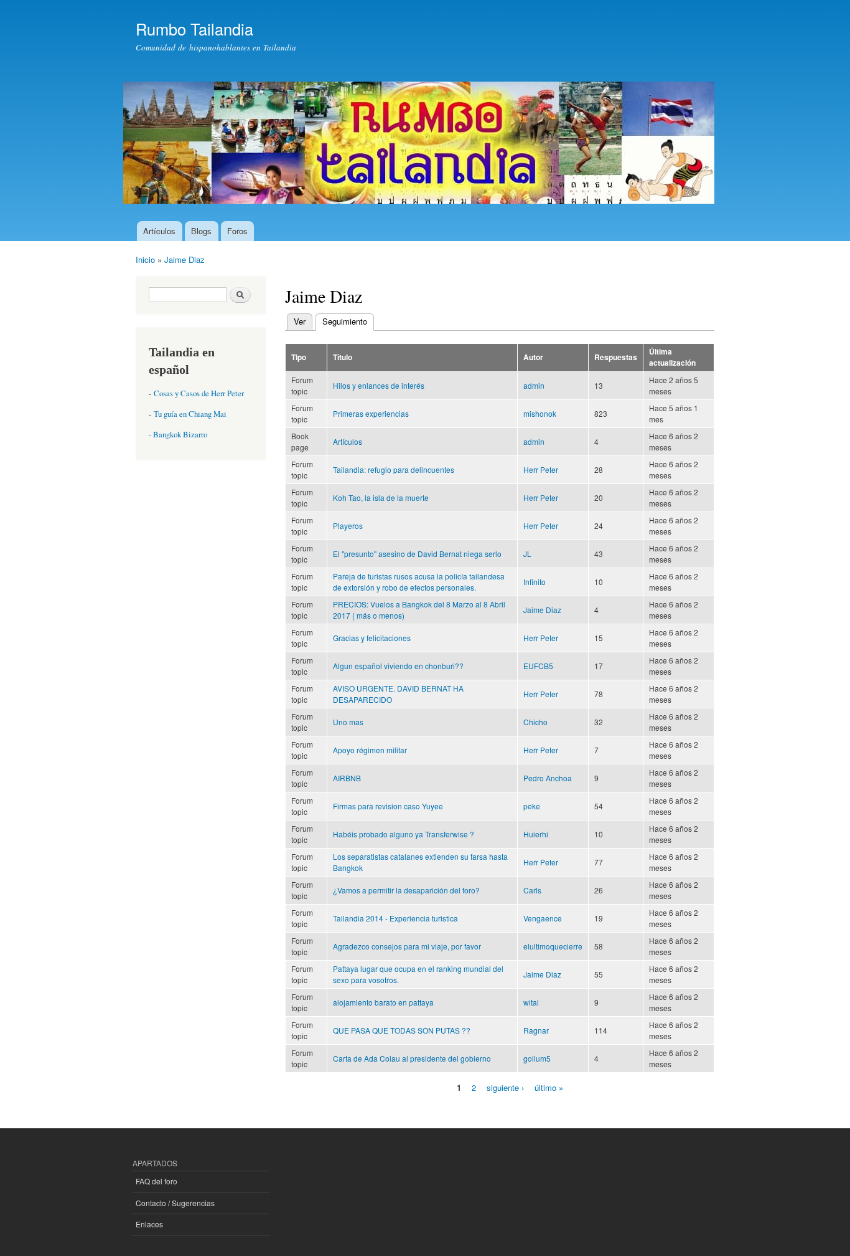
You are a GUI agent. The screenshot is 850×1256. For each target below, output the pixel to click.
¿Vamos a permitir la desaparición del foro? (406, 890)
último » (549, 1087)
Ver (300, 321)
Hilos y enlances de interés (378, 385)
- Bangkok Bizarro (178, 434)
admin (533, 385)
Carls (532, 890)
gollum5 (537, 1058)
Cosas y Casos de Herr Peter (199, 393)
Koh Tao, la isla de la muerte (381, 497)
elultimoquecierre (552, 946)
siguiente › (505, 1087)
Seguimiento (348, 321)
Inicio (145, 259)
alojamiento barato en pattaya (383, 1002)
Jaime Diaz (184, 259)
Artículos (159, 231)
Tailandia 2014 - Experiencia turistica (395, 918)
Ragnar (536, 1030)
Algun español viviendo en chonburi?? (398, 665)
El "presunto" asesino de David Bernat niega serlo (417, 553)
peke (531, 806)
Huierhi (535, 834)
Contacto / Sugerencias (175, 1202)
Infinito (534, 581)
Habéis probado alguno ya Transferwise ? (403, 834)
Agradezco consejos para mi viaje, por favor (407, 946)
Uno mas (348, 721)
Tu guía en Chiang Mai (190, 414)
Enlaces (149, 1224)
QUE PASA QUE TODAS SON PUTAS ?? (401, 1030)
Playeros (348, 525)
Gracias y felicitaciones (372, 637)
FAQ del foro (156, 1181)
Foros (237, 231)
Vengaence (542, 918)
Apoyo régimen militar (370, 750)
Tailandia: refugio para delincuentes (393, 469)
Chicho (535, 721)
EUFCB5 (538, 665)
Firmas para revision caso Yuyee (388, 806)
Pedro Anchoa (547, 778)
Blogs (201, 231)
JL (527, 553)
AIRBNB (347, 778)
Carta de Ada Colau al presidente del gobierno (412, 1058)
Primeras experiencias (371, 413)
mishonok (539, 413)
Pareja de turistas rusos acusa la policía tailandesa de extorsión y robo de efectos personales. (419, 581)
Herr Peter (540, 469)
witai (531, 1002)
